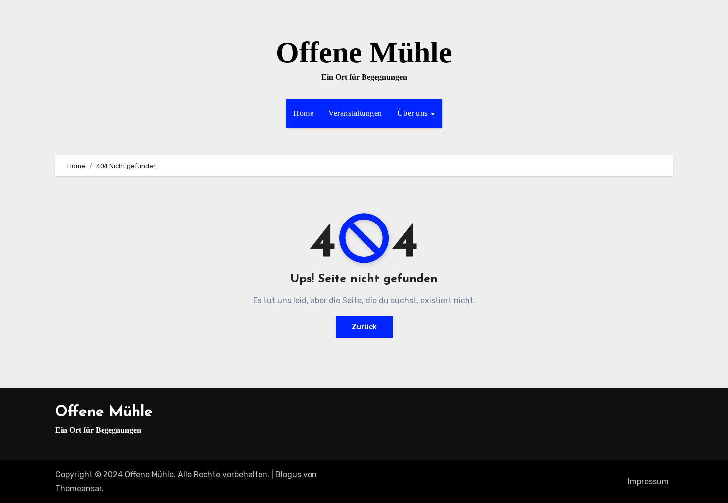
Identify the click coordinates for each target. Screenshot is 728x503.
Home (303, 113)
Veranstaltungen (355, 113)
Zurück (364, 327)
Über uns (413, 113)
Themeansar (78, 488)
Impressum (648, 481)
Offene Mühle (364, 52)
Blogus (288, 474)
